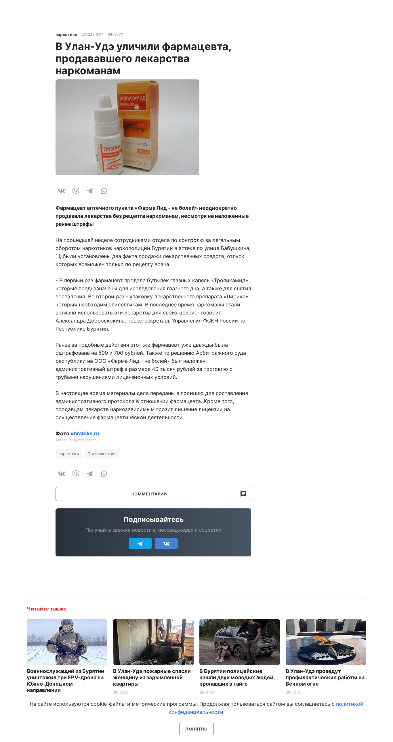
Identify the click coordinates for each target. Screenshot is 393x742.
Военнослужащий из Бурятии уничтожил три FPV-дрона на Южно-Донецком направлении (65, 680)
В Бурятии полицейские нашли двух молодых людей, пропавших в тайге (236, 677)
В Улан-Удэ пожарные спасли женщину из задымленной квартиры (152, 677)
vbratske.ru (84, 433)
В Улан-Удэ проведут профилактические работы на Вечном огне (325, 677)
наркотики (66, 34)
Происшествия (102, 453)
